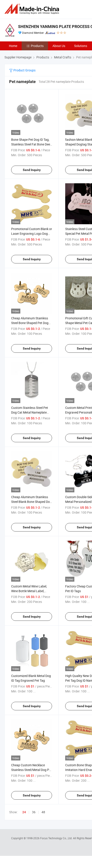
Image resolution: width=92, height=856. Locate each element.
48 (43, 812)
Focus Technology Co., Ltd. (56, 838)
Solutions (80, 46)
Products (37, 46)
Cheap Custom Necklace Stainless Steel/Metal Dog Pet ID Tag (31, 770)
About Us (58, 46)
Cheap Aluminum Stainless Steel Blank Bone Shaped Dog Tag (31, 501)
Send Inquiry (32, 170)
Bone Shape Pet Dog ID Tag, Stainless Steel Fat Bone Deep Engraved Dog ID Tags (31, 144)
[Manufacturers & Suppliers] (32, 9)
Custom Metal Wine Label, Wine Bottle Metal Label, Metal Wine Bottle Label (29, 591)
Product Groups (24, 70)
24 (24, 812)
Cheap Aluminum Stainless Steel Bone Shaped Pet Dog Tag (29, 323)
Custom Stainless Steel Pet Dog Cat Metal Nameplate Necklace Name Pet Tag (29, 412)
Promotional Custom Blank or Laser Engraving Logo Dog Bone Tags (31, 233)
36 (34, 812)
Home (13, 46)
